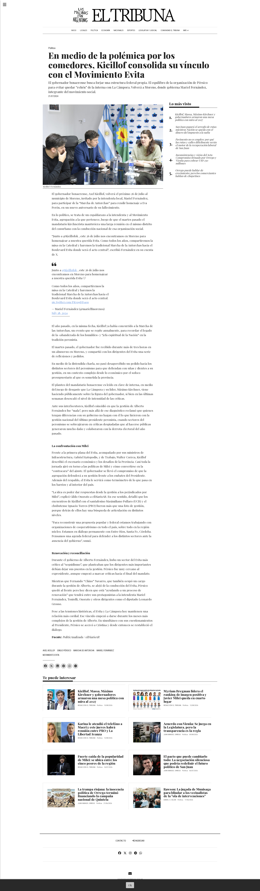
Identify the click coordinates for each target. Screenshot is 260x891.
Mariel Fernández (105, 650)
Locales (83, 30)
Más (185, 30)
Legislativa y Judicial (148, 30)
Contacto (121, 840)
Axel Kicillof (49, 650)
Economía (105, 30)
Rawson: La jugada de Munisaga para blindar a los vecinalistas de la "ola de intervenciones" (187, 792)
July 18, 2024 (60, 313)
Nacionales (118, 30)
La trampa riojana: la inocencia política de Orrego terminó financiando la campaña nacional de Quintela (101, 794)
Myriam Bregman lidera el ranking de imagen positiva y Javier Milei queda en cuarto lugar (185, 696)
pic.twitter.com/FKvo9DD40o (70, 302)
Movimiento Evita (51, 655)
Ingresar (139, 840)
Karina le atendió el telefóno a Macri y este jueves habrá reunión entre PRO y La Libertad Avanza (100, 729)
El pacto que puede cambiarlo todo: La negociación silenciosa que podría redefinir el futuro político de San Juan (187, 761)
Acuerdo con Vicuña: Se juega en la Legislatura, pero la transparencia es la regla (187, 727)
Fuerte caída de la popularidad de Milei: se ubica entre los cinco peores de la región (100, 759)
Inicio (73, 30)
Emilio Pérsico (64, 650)
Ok (130, 885)
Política (94, 30)
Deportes (131, 30)
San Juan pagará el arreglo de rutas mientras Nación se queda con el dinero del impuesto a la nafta (195, 129)
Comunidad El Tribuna (170, 30)
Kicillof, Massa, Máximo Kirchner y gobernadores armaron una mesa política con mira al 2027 (101, 696)
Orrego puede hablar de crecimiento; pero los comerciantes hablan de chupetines (195, 173)
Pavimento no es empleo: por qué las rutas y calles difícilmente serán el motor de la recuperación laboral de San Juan (196, 143)
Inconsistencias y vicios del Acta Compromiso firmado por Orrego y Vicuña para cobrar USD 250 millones (196, 159)
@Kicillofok (69, 270)
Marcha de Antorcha (83, 650)
